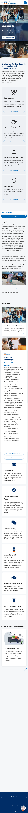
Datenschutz (14, 803)
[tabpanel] (14, 650)
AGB (14, 809)
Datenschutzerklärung (9, 363)
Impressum (14, 801)
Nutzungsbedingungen (14, 805)
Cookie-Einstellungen (14, 450)
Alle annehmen (14, 457)
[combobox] (14, 214)
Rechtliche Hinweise (14, 807)
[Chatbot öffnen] (23, 808)
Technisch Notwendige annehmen (14, 453)
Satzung (14, 811)
